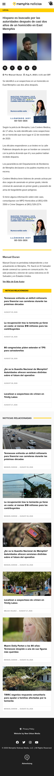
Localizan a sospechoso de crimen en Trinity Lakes (24, 395)
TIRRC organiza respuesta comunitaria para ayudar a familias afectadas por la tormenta (25, 698)
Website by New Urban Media (27, 733)
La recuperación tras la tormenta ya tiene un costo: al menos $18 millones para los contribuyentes (26, 326)
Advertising (27, 763)
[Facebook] (17, 742)
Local (6, 10)
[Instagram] (30, 742)
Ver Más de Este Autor (14, 282)
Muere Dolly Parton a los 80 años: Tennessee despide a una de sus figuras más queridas (25, 649)
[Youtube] (37, 742)
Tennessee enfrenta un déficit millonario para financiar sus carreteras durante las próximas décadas (25, 301)
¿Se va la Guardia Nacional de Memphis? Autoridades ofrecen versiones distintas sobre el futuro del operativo (26, 372)
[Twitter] (24, 742)
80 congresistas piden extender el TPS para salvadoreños (24, 349)
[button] (3, 3)
